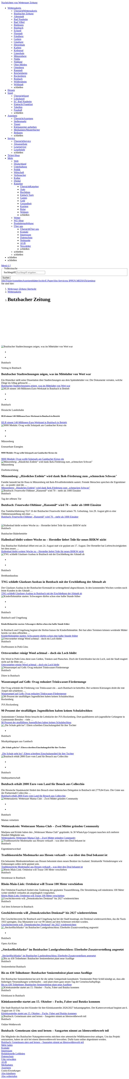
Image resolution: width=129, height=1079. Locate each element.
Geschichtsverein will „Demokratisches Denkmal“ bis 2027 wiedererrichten (38, 924)
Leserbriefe (19, 149)
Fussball (18, 110)
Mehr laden (7, 1045)
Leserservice (20, 147)
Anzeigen (6, 1067)
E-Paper (49, 280)
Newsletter (25, 246)
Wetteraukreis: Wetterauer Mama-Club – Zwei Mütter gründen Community (38, 837)
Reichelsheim (20, 73)
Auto (22, 189)
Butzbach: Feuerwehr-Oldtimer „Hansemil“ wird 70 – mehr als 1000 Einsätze (39, 516)
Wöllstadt (18, 84)
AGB (23, 243)
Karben (17, 47)
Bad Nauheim (21, 19)
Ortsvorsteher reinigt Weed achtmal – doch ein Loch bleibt (30, 664)
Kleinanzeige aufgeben (25, 127)
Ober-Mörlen (20, 64)
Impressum (25, 234)
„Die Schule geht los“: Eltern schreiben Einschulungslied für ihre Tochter (37, 753)
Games (23, 198)
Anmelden (17, 280)
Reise (23, 209)
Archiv (41, 280)
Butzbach (18, 27)
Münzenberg (20, 56)
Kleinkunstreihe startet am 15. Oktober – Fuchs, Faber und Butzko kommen (39, 1013)
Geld (22, 200)
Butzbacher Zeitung (24, 13)
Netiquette (25, 240)
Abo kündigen (8, 1073)
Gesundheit (25, 203)
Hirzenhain (19, 44)
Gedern (17, 39)
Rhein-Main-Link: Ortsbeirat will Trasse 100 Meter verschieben (32, 895)
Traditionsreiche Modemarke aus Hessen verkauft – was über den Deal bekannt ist (42, 866)
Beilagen (18, 132)
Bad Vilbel (19, 22)
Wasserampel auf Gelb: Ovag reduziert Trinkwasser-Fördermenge (33, 693)
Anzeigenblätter (30, 280)
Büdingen (19, 25)
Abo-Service (59, 280)
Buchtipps (25, 192)
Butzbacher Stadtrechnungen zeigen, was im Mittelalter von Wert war (35, 385)
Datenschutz (26, 237)
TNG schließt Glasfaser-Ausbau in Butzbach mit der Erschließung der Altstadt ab (41, 593)
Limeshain (19, 53)
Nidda (17, 59)
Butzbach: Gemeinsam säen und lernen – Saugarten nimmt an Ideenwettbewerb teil (42, 1042)
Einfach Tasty (27, 195)
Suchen (6, 278)
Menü (4, 265)
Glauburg (18, 42)
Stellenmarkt (20, 121)
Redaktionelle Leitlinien (13, 1053)
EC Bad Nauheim (23, 101)
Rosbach (18, 78)
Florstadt (18, 33)
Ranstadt (18, 70)
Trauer (17, 124)
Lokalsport (19, 98)
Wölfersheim (20, 81)
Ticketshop (89, 280)
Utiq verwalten (8, 1059)
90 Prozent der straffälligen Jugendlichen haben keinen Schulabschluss (36, 722)
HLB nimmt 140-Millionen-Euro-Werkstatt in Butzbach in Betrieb (34, 422)
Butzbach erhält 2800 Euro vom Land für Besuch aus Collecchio (33, 795)
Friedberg (18, 36)
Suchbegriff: (10, 272)
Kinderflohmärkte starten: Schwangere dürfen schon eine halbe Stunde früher (39, 635)
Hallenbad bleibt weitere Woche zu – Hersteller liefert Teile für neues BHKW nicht (42, 551)
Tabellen (18, 107)
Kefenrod (18, 50)
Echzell (17, 30)
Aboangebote (20, 144)
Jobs (3, 280)
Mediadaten (7, 1065)
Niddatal (18, 61)
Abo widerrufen (9, 1076)
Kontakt (24, 232)
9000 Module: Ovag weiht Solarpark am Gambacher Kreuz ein (32, 459)
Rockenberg (20, 76)
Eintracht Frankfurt (23, 104)
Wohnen (24, 212)
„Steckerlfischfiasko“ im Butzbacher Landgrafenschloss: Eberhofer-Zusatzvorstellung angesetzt (48, 955)
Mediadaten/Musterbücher (27, 129)
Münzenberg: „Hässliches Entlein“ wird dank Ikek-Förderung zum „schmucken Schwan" (45, 487)
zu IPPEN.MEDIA (75, 280)
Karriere (24, 206)
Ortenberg (19, 67)
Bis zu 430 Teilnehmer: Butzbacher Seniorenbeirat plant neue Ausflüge (36, 984)
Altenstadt (19, 16)
